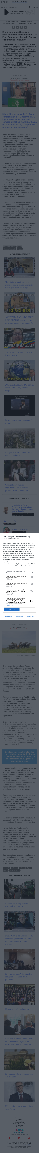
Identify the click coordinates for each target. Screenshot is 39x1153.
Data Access (19, 616)
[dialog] (19, 576)
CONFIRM (12, 609)
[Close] (35, 537)
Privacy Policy (30, 616)
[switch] (31, 577)
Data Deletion (8, 616)
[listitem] (19, 572)
